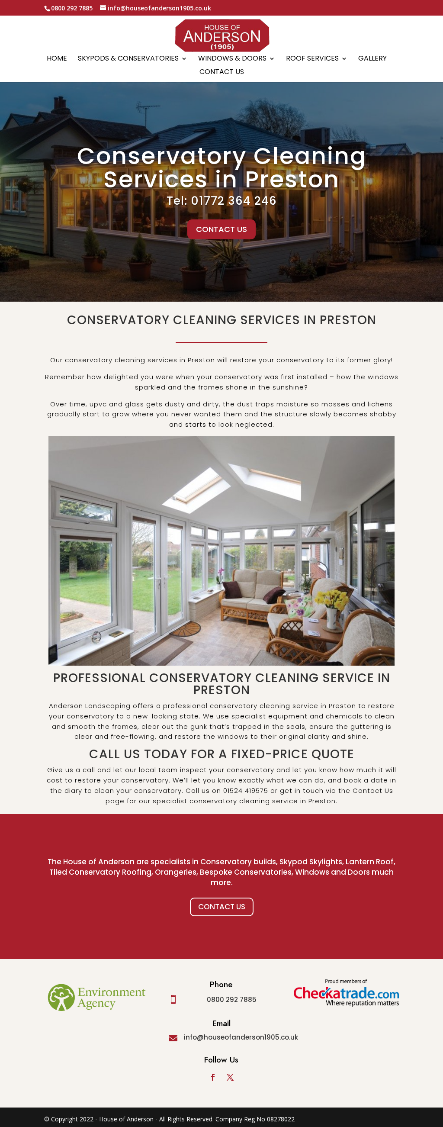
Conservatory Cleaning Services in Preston (221, 167)
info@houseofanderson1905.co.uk (241, 1037)
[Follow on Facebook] (213, 1077)
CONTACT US (221, 229)
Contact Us (221, 907)
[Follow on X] (230, 1077)
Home (57, 59)
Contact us (221, 73)
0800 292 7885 (232, 999)
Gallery (372, 59)
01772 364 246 (234, 201)
